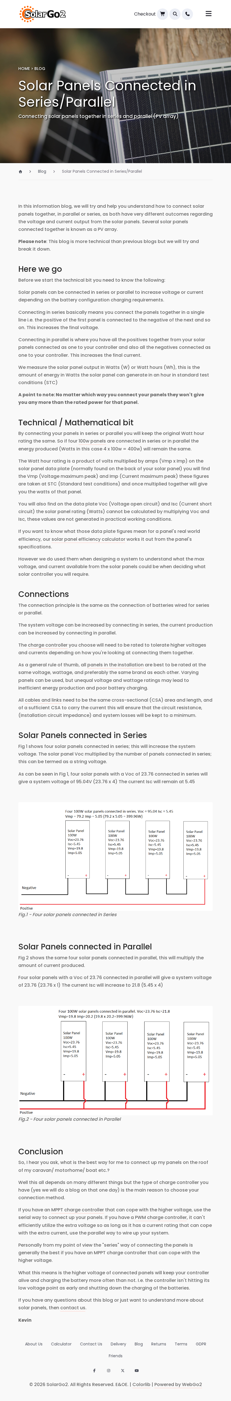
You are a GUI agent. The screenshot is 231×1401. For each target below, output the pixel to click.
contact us (72, 1307)
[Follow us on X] (122, 1371)
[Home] (22, 171)
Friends (116, 1356)
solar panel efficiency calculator (88, 539)
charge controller (48, 645)
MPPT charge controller (77, 1210)
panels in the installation (115, 665)
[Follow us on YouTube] (136, 1371)
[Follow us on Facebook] (94, 1371)
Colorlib (141, 1384)
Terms (181, 1344)
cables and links (43, 700)
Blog (139, 1344)
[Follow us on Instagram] (108, 1371)
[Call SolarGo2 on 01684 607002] (187, 14)
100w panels (92, 441)
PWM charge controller (161, 1217)
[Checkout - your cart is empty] (162, 14)
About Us (34, 1344)
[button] (175, 14)
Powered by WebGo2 (178, 1384)
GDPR (201, 1344)
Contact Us (91, 1344)
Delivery (118, 1344)
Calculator (61, 1344)
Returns (158, 1344)
